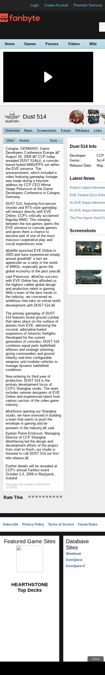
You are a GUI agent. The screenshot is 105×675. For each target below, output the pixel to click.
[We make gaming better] (17, 5)
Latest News (82, 178)
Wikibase (82, 131)
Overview (12, 131)
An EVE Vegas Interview (87, 210)
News (28, 131)
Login (34, 5)
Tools (53, 141)
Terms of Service (61, 524)
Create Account (56, 5)
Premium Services (88, 5)
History (24, 141)
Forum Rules (87, 524)
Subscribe (10, 524)
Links (98, 131)
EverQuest (74, 560)
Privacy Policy (33, 524)
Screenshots (47, 131)
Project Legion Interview (87, 187)
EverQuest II (75, 566)
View (10, 141)
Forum (66, 131)
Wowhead (73, 554)
